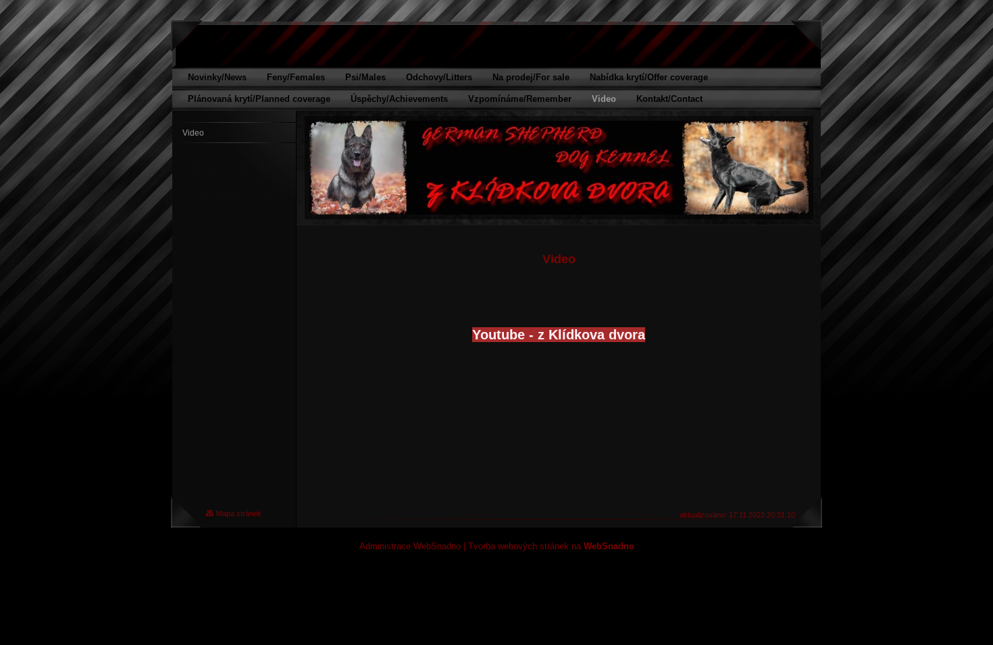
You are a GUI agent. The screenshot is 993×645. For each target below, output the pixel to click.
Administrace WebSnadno (410, 546)
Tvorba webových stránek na (551, 546)
